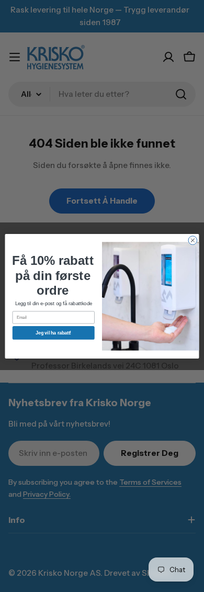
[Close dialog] (192, 240)
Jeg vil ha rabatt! (53, 332)
